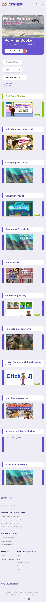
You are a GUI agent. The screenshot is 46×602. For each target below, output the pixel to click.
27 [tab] (30, 116)
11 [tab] (43, 109)
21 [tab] (40, 113)
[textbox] (12, 69)
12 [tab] (10, 113)
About (19, 555)
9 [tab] (37, 109)
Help (18, 569)
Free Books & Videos (7, 537)
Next (43, 175)
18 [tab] (30, 113)
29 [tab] (37, 116)
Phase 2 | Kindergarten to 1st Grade (12, 520)
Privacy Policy (11, 595)
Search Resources (6, 541)
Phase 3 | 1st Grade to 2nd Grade (11, 523)
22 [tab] (43, 113)
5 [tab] (23, 109)
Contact (8, 592)
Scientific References (23, 562)
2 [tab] (13, 109)
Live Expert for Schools (8, 505)
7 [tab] (30, 109)
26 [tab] (26, 116)
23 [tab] (16, 116)
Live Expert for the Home (9, 502)
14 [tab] (16, 113)
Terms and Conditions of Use (28, 592)
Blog (18, 559)
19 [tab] (33, 113)
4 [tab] (20, 109)
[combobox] (12, 62)
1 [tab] (10, 109)
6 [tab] (26, 109)
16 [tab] (23, 113)
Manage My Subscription (9, 559)
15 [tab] (20, 113)
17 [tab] (26, 113)
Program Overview (7, 544)
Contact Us (20, 566)
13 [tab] (13, 113)
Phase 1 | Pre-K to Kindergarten (11, 516)
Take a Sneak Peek (15, 51)
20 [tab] (37, 113)
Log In (3, 555)
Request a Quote (24, 595)
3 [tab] (16, 109)
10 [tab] (40, 109)
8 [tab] (33, 109)
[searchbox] (12, 62)
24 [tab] (20, 116)
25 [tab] (23, 116)
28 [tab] (33, 116)
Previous (3, 109)
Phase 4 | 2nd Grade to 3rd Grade (11, 527)
